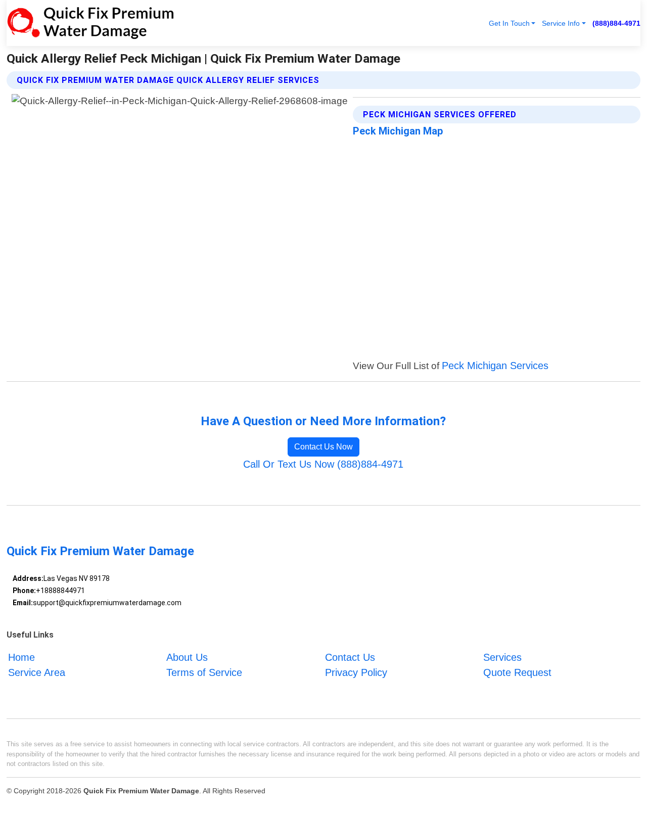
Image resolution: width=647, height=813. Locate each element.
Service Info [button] (561, 23)
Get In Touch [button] (509, 23)
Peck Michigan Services (495, 365)
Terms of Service (204, 672)
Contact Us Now (323, 446)
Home (21, 657)
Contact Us (350, 657)
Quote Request (517, 672)
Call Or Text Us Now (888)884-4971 (323, 464)
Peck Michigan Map (398, 131)
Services (502, 657)
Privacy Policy (356, 672)
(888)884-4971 (616, 23)
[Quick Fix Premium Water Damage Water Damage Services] (90, 23)
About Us (187, 657)
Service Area (36, 672)
